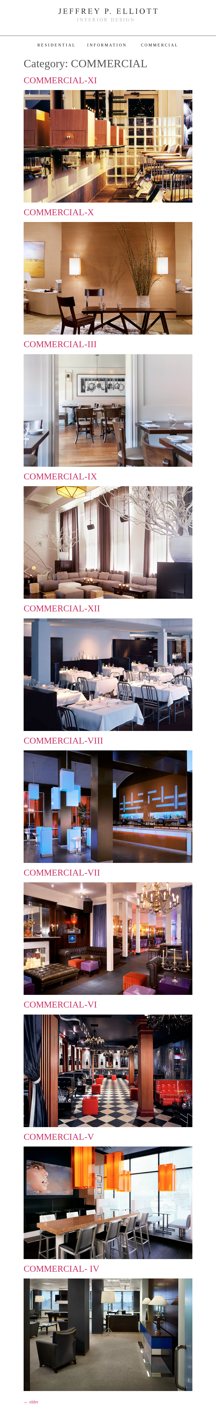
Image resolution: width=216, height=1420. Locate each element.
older (31, 1401)
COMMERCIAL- (60, 80)
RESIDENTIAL (56, 45)
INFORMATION (107, 45)
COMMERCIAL (160, 45)
